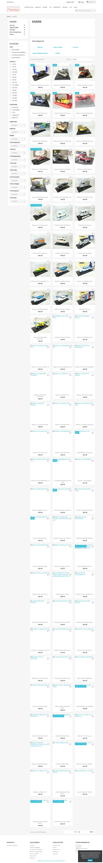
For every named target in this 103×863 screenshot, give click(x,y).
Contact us (10, 2)
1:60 (14, 90)
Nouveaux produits (12, 845)
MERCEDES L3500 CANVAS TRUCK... (40, 822)
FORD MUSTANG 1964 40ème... (62, 821)
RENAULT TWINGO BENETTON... (85, 141)
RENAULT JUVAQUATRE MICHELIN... (40, 85)
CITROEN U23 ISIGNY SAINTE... (40, 706)
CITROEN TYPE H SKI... (85, 309)
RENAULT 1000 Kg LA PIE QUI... (63, 566)
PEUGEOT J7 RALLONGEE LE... (85, 650)
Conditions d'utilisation (36, 849)
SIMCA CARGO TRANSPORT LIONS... (62, 707)
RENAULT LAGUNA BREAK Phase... (63, 85)
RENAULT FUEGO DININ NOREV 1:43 (62, 367)
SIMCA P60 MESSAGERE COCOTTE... (40, 338)
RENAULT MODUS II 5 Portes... (40, 113)
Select (83, 59)
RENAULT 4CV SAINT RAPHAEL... (40, 169)
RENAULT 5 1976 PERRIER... (85, 480)
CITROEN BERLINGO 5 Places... (85, 85)
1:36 (14, 82)
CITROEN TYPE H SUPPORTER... (62, 225)
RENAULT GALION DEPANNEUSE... (85, 113)
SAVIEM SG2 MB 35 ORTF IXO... (40, 736)
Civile (15, 110)
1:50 (14, 87)
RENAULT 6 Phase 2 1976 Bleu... (85, 764)
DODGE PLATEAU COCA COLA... (62, 113)
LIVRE (75, 7)
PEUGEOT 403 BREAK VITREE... (62, 281)
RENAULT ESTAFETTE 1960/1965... (62, 141)
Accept (90, 860)
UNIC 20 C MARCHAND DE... (40, 538)
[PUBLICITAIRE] (58, 45)
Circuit (15, 107)
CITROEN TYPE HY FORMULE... (40, 141)
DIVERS (45, 7)
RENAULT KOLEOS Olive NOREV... (62, 169)
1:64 (14, 93)
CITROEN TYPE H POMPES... (85, 253)
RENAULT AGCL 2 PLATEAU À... (40, 594)
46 (79, 832)
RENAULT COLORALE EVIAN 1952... (85, 424)
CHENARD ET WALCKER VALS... (62, 337)
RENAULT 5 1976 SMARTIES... (62, 452)
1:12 (14, 64)
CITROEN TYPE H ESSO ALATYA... (85, 197)
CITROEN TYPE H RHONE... (85, 225)
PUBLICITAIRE (14, 27)
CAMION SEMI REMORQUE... (62, 736)
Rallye (15, 118)
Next (92, 832)
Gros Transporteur (15, 32)
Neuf (15, 50)
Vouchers (55, 854)
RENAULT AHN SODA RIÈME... (40, 566)
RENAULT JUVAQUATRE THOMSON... (40, 395)
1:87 (70, 7)
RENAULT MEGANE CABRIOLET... (40, 764)
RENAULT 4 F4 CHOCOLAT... (40, 452)
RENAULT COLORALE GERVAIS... (40, 424)
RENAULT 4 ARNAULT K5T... (40, 792)
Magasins (32, 858)
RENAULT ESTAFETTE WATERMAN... (85, 367)
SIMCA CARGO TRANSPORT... (85, 678)
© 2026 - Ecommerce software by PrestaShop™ (51, 861)
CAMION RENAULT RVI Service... (85, 452)
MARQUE (38, 7)
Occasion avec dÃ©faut (19, 52)
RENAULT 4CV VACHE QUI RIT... (40, 225)
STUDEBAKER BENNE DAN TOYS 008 (62, 481)
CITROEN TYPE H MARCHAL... (40, 253)
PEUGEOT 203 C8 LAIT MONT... (62, 622)
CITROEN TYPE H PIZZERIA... (62, 253)
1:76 (14, 98)
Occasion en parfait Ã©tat (19, 55)
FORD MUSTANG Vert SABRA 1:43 (63, 510)
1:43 (15, 85)
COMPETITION (28, 7)
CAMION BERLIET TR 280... (63, 594)
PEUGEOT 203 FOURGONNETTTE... (40, 281)
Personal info (56, 845)
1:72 (14, 95)
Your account (58, 842)
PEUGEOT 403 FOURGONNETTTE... (62, 197)
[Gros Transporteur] (40, 51)
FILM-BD (12, 30)
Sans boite (16, 57)
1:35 (14, 80)
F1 (13, 112)
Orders (55, 847)
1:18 (50, 7)
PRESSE (65, 7)
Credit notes (56, 849)
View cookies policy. (93, 858)
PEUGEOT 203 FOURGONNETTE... (85, 594)
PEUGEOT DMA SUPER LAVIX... (63, 678)
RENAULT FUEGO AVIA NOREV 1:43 (40, 480)
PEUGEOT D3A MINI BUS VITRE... (85, 510)
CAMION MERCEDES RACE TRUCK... (63, 792)
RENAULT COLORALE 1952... (62, 424)
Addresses (56, 851)
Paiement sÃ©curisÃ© (36, 851)
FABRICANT (57, 7)
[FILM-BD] (75, 45)
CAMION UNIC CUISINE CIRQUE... (85, 622)
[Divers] (58, 51)
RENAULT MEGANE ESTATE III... (40, 197)
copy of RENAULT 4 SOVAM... (85, 792)
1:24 (14, 72)
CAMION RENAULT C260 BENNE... (85, 706)
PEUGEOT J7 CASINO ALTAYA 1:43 (40, 650)
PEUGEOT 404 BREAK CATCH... (85, 337)
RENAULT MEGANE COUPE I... (40, 510)
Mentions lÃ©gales (35, 847)
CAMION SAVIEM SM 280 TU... (85, 566)
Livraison (32, 845)
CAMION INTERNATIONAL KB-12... (62, 650)
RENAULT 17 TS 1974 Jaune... (85, 736)
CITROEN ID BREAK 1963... (63, 764)
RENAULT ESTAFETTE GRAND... (85, 395)
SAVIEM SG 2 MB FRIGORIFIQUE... (85, 538)
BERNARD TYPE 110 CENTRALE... (40, 678)
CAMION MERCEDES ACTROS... (40, 622)
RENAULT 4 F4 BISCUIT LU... (62, 395)
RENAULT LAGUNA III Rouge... (85, 169)
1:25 (14, 74)
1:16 (14, 67)
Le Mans (15, 115)
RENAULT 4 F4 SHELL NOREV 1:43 (40, 367)
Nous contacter (34, 854)
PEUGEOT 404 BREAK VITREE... (85, 281)
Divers (12, 34)
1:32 (14, 77)
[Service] (40, 45)
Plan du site (33, 856)
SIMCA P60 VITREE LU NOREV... (62, 309)
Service (12, 25)
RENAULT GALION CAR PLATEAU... (63, 538)
